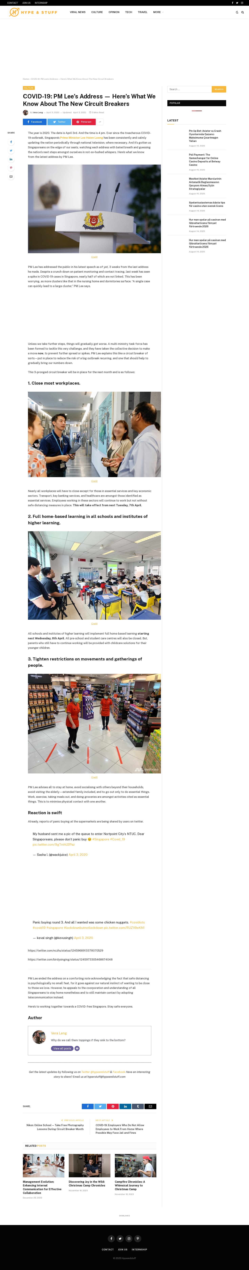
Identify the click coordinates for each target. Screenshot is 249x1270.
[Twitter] (11, 150)
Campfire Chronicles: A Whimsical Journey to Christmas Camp (130, 1185)
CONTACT (12, 3)
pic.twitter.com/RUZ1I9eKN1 (124, 928)
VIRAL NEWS (78, 12)
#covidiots (137, 922)
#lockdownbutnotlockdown (83, 928)
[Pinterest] (11, 167)
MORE (157, 12)
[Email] (11, 176)
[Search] (242, 12)
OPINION (114, 12)
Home (26, 79)
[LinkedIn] (11, 159)
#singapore (54, 928)
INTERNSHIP (41, 3)
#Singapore (100, 839)
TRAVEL (143, 12)
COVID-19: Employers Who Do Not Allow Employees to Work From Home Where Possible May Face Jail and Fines (120, 1129)
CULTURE (97, 12)
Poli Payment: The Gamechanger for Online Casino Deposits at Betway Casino (204, 159)
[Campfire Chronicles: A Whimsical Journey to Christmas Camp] (135, 1165)
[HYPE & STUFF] (33, 12)
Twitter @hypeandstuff (95, 1072)
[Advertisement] (124, 48)
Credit (94, 257)
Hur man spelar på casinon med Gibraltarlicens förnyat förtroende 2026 (207, 223)
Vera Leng (38, 112)
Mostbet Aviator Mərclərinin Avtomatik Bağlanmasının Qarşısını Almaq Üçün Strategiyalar (205, 183)
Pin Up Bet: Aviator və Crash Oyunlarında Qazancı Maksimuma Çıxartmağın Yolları (205, 136)
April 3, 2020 (78, 854)
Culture (28, 88)
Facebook (119, 1072)
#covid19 (39, 928)
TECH (128, 12)
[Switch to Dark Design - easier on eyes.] (237, 12)
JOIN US (26, 3)
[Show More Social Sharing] (100, 122)
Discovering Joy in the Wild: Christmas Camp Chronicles (87, 1183)
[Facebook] (11, 142)
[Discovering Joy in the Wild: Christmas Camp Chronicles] (89, 1165)
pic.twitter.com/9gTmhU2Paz (54, 844)
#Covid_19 (117, 839)
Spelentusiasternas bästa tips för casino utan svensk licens (207, 204)
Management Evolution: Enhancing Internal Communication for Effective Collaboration (42, 1187)
